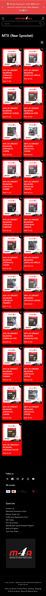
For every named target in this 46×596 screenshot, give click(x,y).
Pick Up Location (12, 523)
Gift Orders (10, 520)
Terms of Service (10, 589)
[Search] (40, 23)
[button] (3, 18)
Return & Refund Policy (29, 591)
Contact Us (10, 508)
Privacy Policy (22, 589)
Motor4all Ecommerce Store (16, 511)
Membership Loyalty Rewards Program (20, 525)
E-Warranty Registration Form (17, 517)
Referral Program (12, 528)
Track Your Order (12, 531)
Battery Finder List (12, 514)
